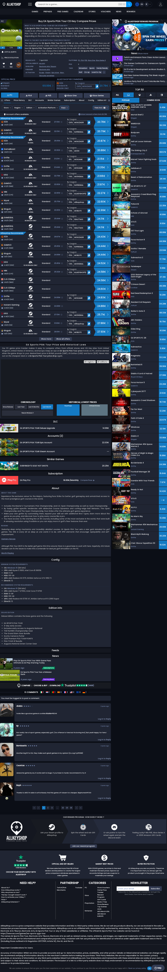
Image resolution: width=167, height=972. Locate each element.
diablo (19, 706)
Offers (7, 100)
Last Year (21, 407)
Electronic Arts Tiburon (47, 66)
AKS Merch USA (103, 911)
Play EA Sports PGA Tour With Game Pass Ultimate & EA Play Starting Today (32, 661)
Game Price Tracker (102, 891)
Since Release (8, 407)
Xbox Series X (101, 60)
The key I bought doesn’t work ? (14, 895)
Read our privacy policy (137, 968)
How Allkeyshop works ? (11, 890)
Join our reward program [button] (83, 846)
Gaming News (48, 679)
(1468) (90, 685)
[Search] (129, 4)
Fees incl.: (99, 107)
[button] (160, 4)
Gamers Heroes (8, 539)
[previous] (2, 47)
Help (159, 968)
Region (17, 107)
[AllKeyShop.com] (12, 4)
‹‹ (34, 808)
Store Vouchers (103, 887)
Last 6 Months (34, 407)
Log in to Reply (104, 719)
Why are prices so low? (10, 892)
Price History (19, 100)
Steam (47, 73)
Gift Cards (101, 899)
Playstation (89, 903)
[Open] (29, 4)
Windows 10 (12, 568)
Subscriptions (49, 668)
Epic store (55, 73)
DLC (30, 100)
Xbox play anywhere (46, 76)
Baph (18, 785)
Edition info (102, 100)
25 (71, 808)
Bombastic (21, 745)
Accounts (39, 100)
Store (6, 107)
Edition (29, 107)
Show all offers (63, 339)
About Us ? (5, 887)
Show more (46, 339)
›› (80, 808)
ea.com (42, 63)
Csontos (20, 765)
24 (67, 808)
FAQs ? (4, 899)
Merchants (61, 890)
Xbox (62, 73)
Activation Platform (47, 107)
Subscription (69, 100)
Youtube (78, 887)
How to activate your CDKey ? (13, 897)
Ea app (41, 73)
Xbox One (91, 60)
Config (91, 100)
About (81, 100)
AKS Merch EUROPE (101, 915)
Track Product (27, 413)
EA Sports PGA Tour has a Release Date (36, 673)
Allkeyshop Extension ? (10, 902)
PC (86, 887)
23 (63, 808)
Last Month (47, 407)
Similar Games (54, 100)
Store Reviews (102, 904)
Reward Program (100, 896)
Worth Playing (7, 553)
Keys (63, 107)
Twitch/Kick (61, 887)
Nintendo (88, 911)
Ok (149, 968)
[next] (19, 47)
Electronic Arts (44, 69)
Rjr (17, 726)
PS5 (85, 60)
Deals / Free (102, 902)
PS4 (82, 60)
